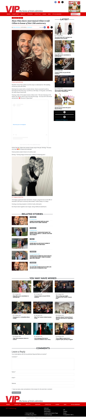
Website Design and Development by (51, 417)
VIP (64, 409)
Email (13, 377)
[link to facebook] (55, 2)
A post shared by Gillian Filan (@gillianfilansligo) (30, 144)
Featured (33, 217)
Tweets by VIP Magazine (61, 120)
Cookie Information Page (51, 413)
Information (47, 411)
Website (14, 383)
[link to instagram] (62, 2)
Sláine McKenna (16, 27)
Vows (44, 14)
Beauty (23, 14)
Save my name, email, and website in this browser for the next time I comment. (32, 389)
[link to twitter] (59, 2)
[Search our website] (79, 14)
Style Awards (56, 14)
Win (49, 14)
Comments (29, 27)
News (8, 14)
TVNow (65, 411)
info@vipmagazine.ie (31, 415)
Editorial (46, 408)
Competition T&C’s (68, 414)
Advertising (47, 409)
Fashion (30, 14)
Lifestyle (37, 14)
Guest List (15, 14)
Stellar (65, 413)
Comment (15, 357)
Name (14, 372)
